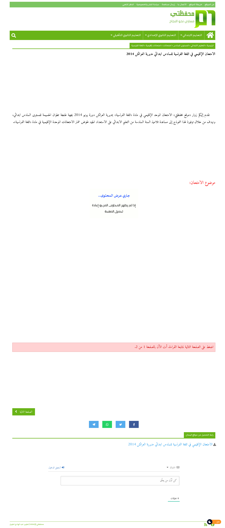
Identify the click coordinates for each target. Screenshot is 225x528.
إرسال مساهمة (168, 4)
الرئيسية (210, 45)
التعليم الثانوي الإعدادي (161, 35)
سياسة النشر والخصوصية (147, 4)
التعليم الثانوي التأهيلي (127, 35)
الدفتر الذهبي (128, 4)
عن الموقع (209, 4)
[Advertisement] (113, 85)
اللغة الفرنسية (137, 45)
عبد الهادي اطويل (16, 524)
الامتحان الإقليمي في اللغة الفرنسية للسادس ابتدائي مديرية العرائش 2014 (170, 444)
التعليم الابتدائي (192, 35)
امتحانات (167, 45)
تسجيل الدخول (55, 467)
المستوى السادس (181, 45)
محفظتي (182, 19)
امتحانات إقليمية (153, 45)
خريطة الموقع (195, 4)
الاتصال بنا (182, 4)
